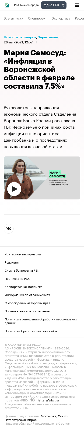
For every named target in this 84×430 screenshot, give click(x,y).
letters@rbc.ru (48, 399)
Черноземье (48, 37)
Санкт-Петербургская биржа (36, 417)
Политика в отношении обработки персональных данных (41, 320)
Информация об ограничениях (27, 294)
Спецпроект (37, 17)
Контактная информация (23, 253)
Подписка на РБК (17, 278)
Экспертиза (61, 17)
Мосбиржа (48, 415)
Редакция (12, 262)
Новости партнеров (20, 37)
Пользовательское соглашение (27, 310)
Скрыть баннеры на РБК (22, 270)
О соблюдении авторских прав (27, 302)
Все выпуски (13, 17)
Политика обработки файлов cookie (31, 330)
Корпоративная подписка (23, 286)
